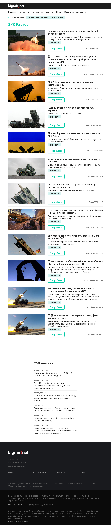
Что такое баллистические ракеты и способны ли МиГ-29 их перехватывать (75, 211)
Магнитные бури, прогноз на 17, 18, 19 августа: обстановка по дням (53, 374)
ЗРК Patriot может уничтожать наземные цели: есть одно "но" (74, 237)
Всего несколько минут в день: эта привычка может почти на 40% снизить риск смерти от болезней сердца (55, 430)
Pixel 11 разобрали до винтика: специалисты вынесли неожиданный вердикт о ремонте (52, 385)
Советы (49, 11)
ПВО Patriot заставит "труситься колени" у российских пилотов (71, 186)
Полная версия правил (18, 521)
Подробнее (56, 48)
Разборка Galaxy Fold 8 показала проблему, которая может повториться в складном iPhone (55, 398)
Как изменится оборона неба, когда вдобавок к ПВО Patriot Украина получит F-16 (75, 262)
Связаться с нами (61, 496)
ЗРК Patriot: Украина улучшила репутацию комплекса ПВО (71, 83)
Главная (12, 11)
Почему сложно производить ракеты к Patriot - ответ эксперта (74, 32)
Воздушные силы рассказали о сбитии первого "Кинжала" (74, 160)
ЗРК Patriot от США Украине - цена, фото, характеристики (73, 317)
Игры (58, 11)
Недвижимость (39, 472)
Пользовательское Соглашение (42, 498)
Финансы (85, 472)
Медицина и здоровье (75, 11)
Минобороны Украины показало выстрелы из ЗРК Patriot (74, 135)
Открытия (38, 11)
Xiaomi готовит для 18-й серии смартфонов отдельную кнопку (55, 419)
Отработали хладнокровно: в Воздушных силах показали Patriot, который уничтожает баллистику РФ (73, 59)
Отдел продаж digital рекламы (40, 504)
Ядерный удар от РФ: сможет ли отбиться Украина (71, 109)
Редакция (45, 496)
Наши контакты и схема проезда (23, 496)
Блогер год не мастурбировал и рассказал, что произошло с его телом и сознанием (54, 409)
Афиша (11, 472)
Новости (61, 472)
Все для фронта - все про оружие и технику (45, 17)
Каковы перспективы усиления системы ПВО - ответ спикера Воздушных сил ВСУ (73, 290)
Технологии (24, 11)
